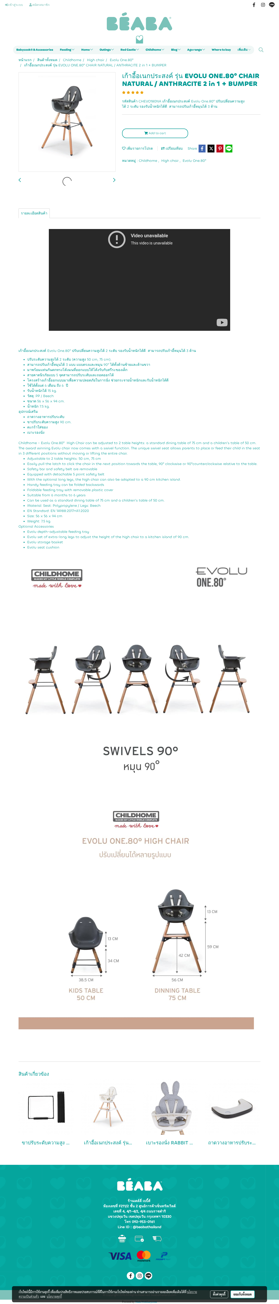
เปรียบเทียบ (174, 148)
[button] (261, 50)
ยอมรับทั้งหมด (242, 1294)
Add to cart (157, 133)
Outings (105, 49)
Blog (174, 49)
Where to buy (221, 49)
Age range (194, 49)
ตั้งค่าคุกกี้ (219, 1294)
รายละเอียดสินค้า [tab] (34, 213)
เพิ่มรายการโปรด (139, 148)
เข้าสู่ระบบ (15, 5)
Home (85, 49)
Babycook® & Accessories (34, 49)
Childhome (154, 49)
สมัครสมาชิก (40, 5)
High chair (170, 160)
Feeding (66, 49)
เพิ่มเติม (243, 49)
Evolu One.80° (194, 160)
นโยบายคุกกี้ (54, 1296)
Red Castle (128, 49)
